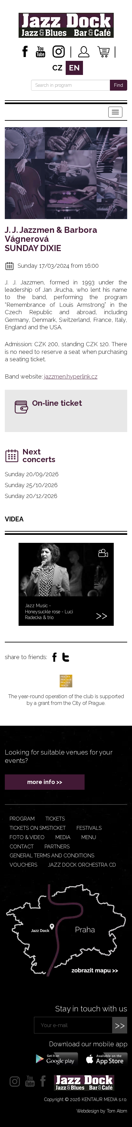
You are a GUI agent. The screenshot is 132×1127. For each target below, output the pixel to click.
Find (118, 85)
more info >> (44, 782)
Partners (57, 847)
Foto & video (27, 837)
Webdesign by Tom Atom (102, 1111)
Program (22, 819)
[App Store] (105, 1058)
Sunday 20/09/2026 (32, 474)
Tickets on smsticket (38, 828)
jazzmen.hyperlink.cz (70, 376)
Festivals (89, 828)
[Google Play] (56, 1058)
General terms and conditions (52, 856)
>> (120, 1025)
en (74, 67)
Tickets (55, 819)
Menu (88, 837)
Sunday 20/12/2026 (31, 496)
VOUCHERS (23, 865)
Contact (22, 847)
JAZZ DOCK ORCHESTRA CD (82, 865)
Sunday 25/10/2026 (31, 485)
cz (57, 67)
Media (62, 837)
